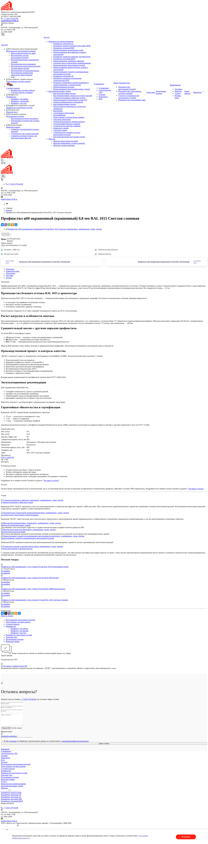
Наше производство (122, 83)
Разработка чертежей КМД (64, 59)
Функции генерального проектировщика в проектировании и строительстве (71, 84)
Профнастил (11, 97)
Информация (175, 85)
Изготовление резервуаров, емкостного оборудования (22, 74)
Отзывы (102, 95)
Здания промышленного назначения (68, 102)
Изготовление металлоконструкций (21, 51)
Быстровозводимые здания (60, 91)
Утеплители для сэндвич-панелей (25, 134)
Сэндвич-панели (13, 88)
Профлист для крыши (20, 101)
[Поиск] (3, 34)
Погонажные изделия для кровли (24, 118)
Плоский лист (12, 112)
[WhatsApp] (9, 224)
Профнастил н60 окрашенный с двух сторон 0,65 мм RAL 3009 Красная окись (33, 589)
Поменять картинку (9, 736)
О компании (99, 84)
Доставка (178, 89)
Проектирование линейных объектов (68, 61)
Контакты (197, 92)
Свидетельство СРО (9, 753)
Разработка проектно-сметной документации (71, 57)
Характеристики (12, 271)
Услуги (46, 37)
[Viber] (5, 224)
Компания (5, 749)
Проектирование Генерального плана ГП (70, 100)
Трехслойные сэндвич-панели (18, 81)
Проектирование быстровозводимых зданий (71, 89)
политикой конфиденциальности (75, 741)
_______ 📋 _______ (9, 790)
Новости (178, 91)
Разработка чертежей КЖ (63, 48)
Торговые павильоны (62, 119)
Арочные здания (60, 130)
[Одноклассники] (12, 224)
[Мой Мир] (15, 224)
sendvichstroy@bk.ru (9, 199)
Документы (10, 273)
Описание (10, 269)
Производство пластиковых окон (132, 100)
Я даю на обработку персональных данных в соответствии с (46, 741)
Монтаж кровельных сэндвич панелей (69, 143)
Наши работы (187, 92)
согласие (12, 741)
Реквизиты (103, 97)
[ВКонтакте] (2, 224)
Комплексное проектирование (61, 41)
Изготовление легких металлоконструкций (20, 56)
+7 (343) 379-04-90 (10, 19)
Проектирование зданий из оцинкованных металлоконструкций (27, 538)
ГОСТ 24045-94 (7, 457)
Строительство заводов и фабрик (67, 126)
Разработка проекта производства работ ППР (72, 46)
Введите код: (7, 732)
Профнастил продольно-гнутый (19, 108)
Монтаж (52, 139)
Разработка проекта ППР (11, 793)
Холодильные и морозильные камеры (68, 117)
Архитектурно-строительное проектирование (72, 63)
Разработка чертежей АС (63, 44)
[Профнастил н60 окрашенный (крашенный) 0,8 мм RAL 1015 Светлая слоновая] (54, 229)
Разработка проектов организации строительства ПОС (67, 79)
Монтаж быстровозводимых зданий (15, 525)
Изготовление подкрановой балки (25, 71)
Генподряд (150, 92)
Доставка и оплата (50, 480)
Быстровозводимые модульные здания (69, 137)
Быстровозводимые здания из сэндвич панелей (72, 96)
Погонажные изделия (15, 116)
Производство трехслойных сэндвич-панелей (129, 92)
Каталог (4, 45)
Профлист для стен (19, 103)
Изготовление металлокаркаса (23, 64)
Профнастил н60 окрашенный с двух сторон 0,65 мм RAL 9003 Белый (30, 578)
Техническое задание (161, 92)
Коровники (58, 111)
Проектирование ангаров (63, 87)
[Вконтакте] (7, 204)
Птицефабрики (59, 115)
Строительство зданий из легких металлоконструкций (66, 133)
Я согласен (186, 837)
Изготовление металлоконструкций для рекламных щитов (25, 67)
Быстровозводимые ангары (64, 93)
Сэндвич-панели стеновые (22, 92)
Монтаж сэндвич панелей (64, 145)
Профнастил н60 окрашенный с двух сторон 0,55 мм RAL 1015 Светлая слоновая (34, 600)
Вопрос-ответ (178, 97)
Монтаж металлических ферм (13, 532)
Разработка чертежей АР (63, 76)
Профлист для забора (19, 99)
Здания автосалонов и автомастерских (69, 122)
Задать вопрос (104, 743)
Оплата (9, 278)
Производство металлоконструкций (127, 88)
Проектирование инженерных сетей (68, 50)
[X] (5, 613)
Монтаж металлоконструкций (65, 141)
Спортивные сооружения (63, 113)
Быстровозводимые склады (64, 104)
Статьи (177, 93)
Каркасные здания (60, 128)
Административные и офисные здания (69, 98)
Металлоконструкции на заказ (23, 53)
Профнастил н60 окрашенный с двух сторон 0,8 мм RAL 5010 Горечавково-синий (34, 567)
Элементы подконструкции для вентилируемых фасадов (24, 137)
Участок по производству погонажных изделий (128, 97)
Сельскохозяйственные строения (66, 124)
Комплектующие (13, 127)
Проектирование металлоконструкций (69, 65)
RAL (101, 99)
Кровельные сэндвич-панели (23, 90)
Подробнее (5, 571)
